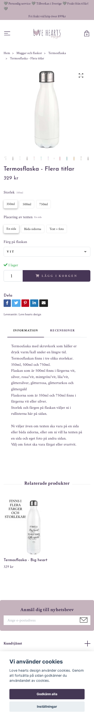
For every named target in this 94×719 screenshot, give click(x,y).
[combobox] (47, 251)
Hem (7, 53)
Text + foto (56, 229)
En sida (11, 229)
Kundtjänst (13, 643)
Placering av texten (23, 217)
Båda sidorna (32, 229)
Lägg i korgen (59, 276)
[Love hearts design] (47, 34)
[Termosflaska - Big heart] (47, 528)
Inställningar (47, 706)
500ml (27, 204)
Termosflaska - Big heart (25, 560)
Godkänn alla (47, 694)
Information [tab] (25, 330)
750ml (43, 204)
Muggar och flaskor (29, 53)
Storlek (13, 192)
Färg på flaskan (15, 241)
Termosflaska (57, 53)
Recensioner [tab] (62, 330)
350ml (11, 204)
